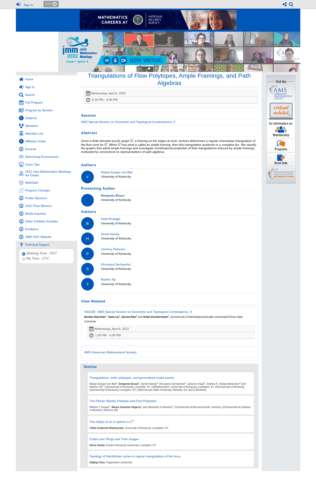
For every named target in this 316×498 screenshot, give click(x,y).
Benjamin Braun (112, 195)
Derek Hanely (110, 234)
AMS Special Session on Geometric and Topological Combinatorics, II (128, 122)
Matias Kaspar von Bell (116, 172)
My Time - (37, 258)
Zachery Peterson (113, 249)
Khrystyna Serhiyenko (116, 264)
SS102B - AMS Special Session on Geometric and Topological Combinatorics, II (138, 311)
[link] (291, 4)
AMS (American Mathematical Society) (110, 352)
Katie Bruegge (110, 218)
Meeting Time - (41, 253)
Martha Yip (108, 279)
